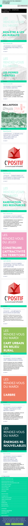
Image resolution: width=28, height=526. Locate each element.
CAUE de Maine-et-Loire (5, 486)
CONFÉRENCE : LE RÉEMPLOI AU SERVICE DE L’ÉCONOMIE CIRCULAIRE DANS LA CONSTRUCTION (13, 136)
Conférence (5, 128)
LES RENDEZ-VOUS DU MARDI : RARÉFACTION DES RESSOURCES (13, 217)
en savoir (5, 51)
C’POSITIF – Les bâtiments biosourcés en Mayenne (12, 312)
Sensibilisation (4, 502)
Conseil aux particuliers (6, 499)
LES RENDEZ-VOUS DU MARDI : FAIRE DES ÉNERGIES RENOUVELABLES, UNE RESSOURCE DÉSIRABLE (12, 458)
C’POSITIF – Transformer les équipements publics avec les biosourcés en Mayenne (13, 177)
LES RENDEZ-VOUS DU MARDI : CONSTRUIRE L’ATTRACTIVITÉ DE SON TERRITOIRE (13, 265)
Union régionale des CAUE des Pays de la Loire (10, 482)
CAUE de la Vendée (5, 489)
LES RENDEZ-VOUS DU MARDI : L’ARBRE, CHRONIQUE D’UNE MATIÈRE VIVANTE (12, 408)
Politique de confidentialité (17, 524)
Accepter (8, 524)
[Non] (26, 521)
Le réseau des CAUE (23, 5)
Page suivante (6, 476)
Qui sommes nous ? (4, 495)
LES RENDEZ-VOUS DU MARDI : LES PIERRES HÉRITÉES (12, 87)
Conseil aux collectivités (6, 497)
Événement (5, 81)
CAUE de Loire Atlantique (6, 484)
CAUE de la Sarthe (5, 487)
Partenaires (3, 491)
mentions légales (4, 505)
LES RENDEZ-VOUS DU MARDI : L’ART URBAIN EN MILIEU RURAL (13, 359)
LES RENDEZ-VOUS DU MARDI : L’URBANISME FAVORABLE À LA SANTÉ (13, 47)
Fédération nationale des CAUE (7, 481)
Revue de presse (4, 504)
